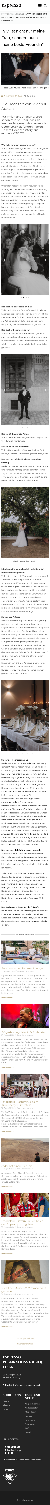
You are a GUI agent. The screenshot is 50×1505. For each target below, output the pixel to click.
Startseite (7, 14)
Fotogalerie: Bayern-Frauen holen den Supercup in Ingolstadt (22, 1222)
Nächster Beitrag (25, 1344)
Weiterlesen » (7, 998)
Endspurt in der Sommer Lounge (22, 968)
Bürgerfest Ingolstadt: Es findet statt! (24, 1032)
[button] (40, 5)
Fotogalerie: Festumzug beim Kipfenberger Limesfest (19, 1103)
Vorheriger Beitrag (25, 1338)
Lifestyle (19, 14)
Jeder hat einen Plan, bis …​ (18, 1166)
